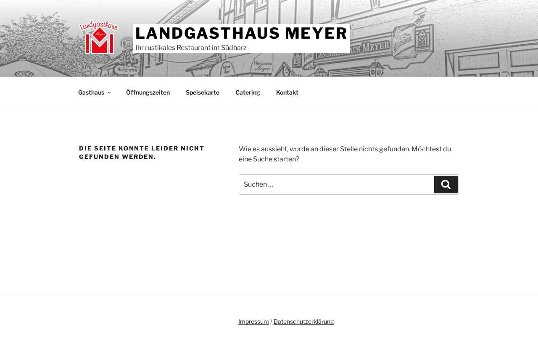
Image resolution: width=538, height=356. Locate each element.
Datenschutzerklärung (304, 321)
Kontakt (287, 92)
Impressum (253, 321)
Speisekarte (202, 92)
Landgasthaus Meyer (241, 33)
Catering (247, 92)
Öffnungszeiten (148, 92)
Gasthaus (91, 92)
